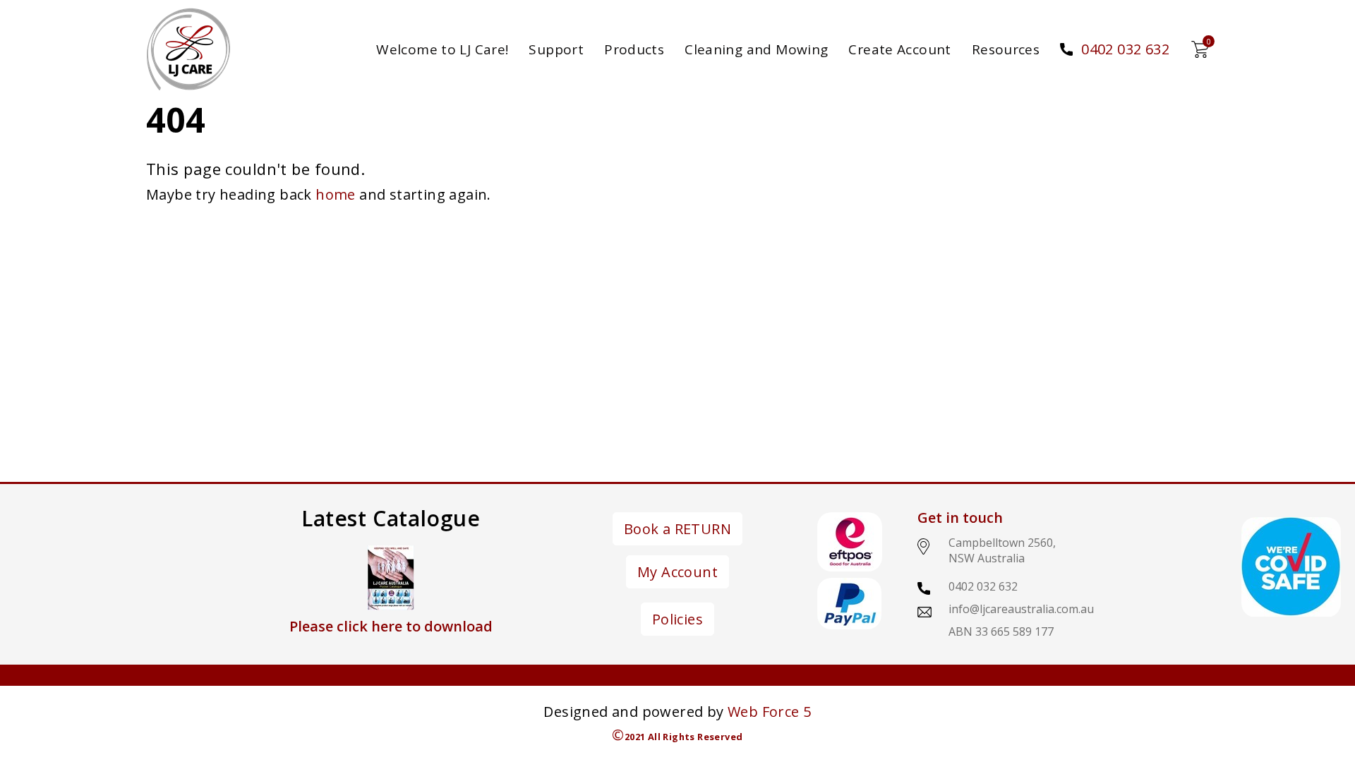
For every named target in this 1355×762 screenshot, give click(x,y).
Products (634, 49)
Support (556, 49)
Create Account (899, 49)
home (335, 194)
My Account (677, 571)
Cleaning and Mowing (756, 49)
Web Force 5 (769, 711)
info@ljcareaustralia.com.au (1021, 609)
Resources (1006, 49)
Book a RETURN (677, 528)
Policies (677, 619)
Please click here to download (391, 626)
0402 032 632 (1125, 49)
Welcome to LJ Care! (442, 49)
